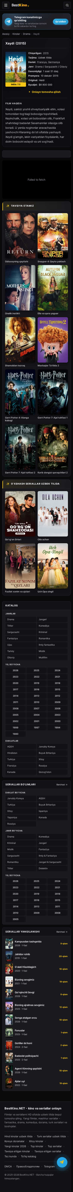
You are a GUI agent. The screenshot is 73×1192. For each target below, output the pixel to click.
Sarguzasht (51, 66)
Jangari (43, 619)
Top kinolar (37, 1146)
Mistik (42, 651)
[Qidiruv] (67, 5)
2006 (57, 708)
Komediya (44, 625)
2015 (46, 53)
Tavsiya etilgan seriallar (47, 1151)
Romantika (44, 638)
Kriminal (43, 632)
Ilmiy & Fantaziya (48, 855)
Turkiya (11, 759)
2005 (16, 714)
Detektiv (43, 868)
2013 (36, 695)
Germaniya (54, 62)
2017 (15, 689)
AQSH (10, 746)
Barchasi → (62, 784)
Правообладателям (27, 1166)
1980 (15, 733)
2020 (15, 683)
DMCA (8, 1166)
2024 (57, 670)
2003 (57, 714)
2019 (36, 683)
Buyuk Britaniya (47, 753)
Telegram (49, 1166)
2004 (36, 714)
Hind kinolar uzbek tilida (18, 1136)
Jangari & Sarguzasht (50, 862)
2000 (57, 721)
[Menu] (5, 5)
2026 (15, 670)
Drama (26, 34)
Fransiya (42, 62)
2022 (36, 676)
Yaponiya (12, 817)
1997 (36, 727)
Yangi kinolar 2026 (15, 1146)
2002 (15, 721)
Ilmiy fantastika (47, 644)
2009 (57, 702)
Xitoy (41, 759)
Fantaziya (12, 638)
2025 (36, 670)
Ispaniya (43, 811)
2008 (16, 708)
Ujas (9, 644)
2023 (15, 676)
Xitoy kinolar (36, 1141)
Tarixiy (10, 651)
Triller (10, 625)
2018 (57, 683)
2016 (36, 689)
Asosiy (6, 34)
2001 (36, 721)
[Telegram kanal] (62, 1161)
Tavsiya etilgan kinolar (17, 1151)
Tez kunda (10, 1156)
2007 (36, 708)
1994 (57, 727)
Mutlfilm (43, 657)
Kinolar (16, 34)
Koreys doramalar (14, 1141)
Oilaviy (63, 66)
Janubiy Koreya (47, 746)
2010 (36, 702)
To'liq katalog (28, 1156)
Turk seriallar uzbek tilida (51, 1136)
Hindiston (12, 753)
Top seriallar (55, 1146)
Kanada (11, 772)
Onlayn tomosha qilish (46, 91)
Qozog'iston (45, 772)
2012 (57, 695)
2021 (57, 676)
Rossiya (43, 765)
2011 (15, 702)
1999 (15, 727)
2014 (15, 695)
